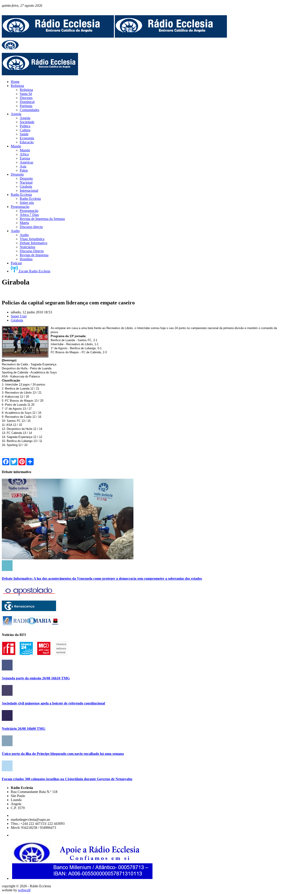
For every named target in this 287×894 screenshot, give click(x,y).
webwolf (24, 890)
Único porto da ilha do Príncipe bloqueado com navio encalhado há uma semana (63, 754)
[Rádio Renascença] (29, 610)
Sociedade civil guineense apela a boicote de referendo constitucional (53, 703)
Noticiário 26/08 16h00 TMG (23, 728)
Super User (19, 316)
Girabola (17, 320)
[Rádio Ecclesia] (58, 36)
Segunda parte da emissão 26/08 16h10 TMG (36, 678)
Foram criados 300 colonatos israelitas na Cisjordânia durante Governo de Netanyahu (67, 779)
